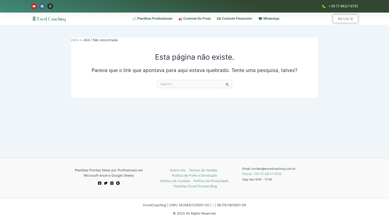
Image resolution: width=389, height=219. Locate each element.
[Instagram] (112, 183)
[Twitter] (106, 183)
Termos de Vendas (203, 170)
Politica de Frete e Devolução (194, 175)
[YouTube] (118, 183)
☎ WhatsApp (268, 18)
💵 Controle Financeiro (234, 18)
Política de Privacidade (211, 181)
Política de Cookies (175, 181)
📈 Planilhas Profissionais (152, 18)
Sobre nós (178, 170)
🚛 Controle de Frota (194, 18)
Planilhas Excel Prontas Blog (195, 186)
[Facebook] (100, 183)
